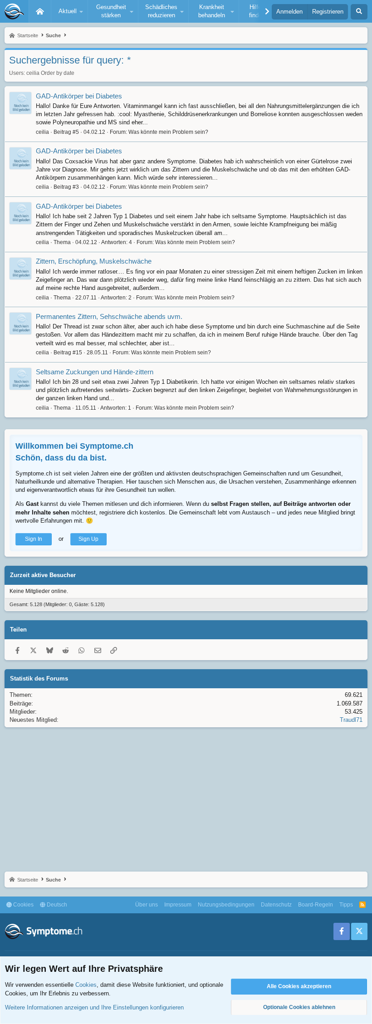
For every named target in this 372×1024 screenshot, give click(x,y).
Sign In (33, 539)
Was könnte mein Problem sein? (168, 132)
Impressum (177, 905)
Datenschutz (276, 905)
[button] (69, 11)
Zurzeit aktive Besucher (43, 575)
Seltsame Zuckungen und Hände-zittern (94, 372)
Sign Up (88, 539)
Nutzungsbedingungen (226, 905)
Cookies (23, 905)
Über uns (146, 905)
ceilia (32, 73)
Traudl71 (351, 719)
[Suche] (359, 12)
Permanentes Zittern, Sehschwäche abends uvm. (109, 316)
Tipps (346, 905)
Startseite (40, 11)
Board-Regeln (315, 905)
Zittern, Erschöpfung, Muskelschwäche (94, 261)
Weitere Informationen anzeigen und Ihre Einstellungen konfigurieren (94, 1007)
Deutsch (56, 905)
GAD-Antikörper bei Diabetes (79, 96)
